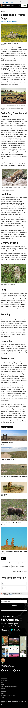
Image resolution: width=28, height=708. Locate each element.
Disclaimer (3, 693)
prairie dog (22, 563)
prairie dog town (6, 566)
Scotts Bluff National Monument (9, 21)
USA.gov (3, 697)
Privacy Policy (4, 680)
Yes (6, 583)
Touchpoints (10, 594)
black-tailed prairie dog (18, 566)
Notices (2, 684)
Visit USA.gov (5, 705)
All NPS (14, 609)
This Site (14, 605)
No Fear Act (3, 691)
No (5, 588)
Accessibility (4, 678)
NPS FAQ (3, 688)
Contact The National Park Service (9, 686)
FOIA (2, 682)
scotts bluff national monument (10, 563)
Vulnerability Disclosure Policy (8, 695)
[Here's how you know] (14, 2)
